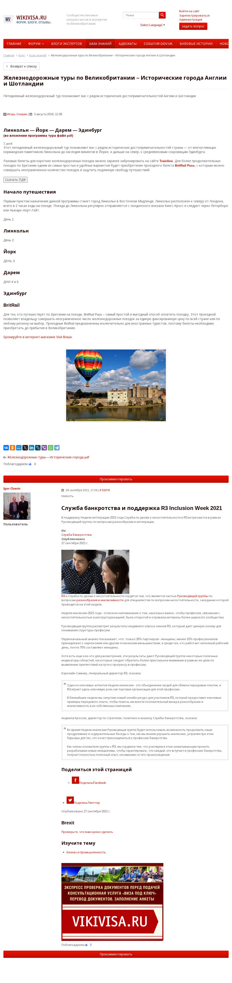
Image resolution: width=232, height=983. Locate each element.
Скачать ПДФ (15, 179)
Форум (34, 43)
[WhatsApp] (50, 447)
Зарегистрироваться (194, 15)
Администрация (190, 19)
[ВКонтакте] (6, 447)
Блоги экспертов (66, 43)
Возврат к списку (23, 66)
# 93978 (105, 490)
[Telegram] (57, 447)
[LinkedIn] (31, 447)
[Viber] (44, 447)
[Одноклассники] (12, 447)
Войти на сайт (189, 11)
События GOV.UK (158, 43)
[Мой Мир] (19, 447)
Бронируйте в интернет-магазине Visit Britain (37, 337)
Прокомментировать (116, 479)
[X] (25, 447)
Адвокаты (128, 43)
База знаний (100, 43)
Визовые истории (196, 43)
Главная (14, 43)
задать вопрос (193, 26)
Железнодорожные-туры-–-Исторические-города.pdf (48, 457)
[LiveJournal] (38, 447)
